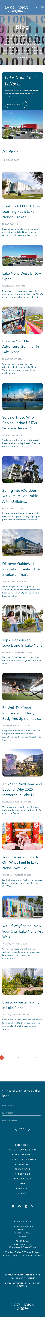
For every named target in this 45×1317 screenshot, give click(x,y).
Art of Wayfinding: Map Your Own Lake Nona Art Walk (22, 931)
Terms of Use (33, 1275)
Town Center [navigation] (22, 1169)
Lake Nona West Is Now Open (21, 276)
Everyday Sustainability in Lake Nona (20, 1005)
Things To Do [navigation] (22, 1174)
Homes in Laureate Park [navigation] (22, 1150)
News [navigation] (22, 1184)
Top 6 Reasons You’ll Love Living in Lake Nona (22, 643)
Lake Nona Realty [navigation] (22, 1155)
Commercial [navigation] (22, 1164)
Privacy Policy (16, 1275)
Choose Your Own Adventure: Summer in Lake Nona (20, 346)
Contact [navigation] (23, 1193)
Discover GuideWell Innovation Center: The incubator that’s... (21, 569)
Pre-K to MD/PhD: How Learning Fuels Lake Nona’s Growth (21, 211)
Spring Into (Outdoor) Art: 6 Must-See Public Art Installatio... (20, 496)
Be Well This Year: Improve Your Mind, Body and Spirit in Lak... (21, 713)
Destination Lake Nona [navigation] (22, 1159)
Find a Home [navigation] (22, 1145)
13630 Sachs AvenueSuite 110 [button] (22, 1228)
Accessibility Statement (24, 1278)
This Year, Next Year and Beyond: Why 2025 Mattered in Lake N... (22, 789)
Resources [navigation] (22, 1188)
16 (35, 1057)
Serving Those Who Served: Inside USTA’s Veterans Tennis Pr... (19, 423)
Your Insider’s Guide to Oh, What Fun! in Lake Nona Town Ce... (20, 862)
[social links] (12, 1206)
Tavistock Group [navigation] (22, 1179)
